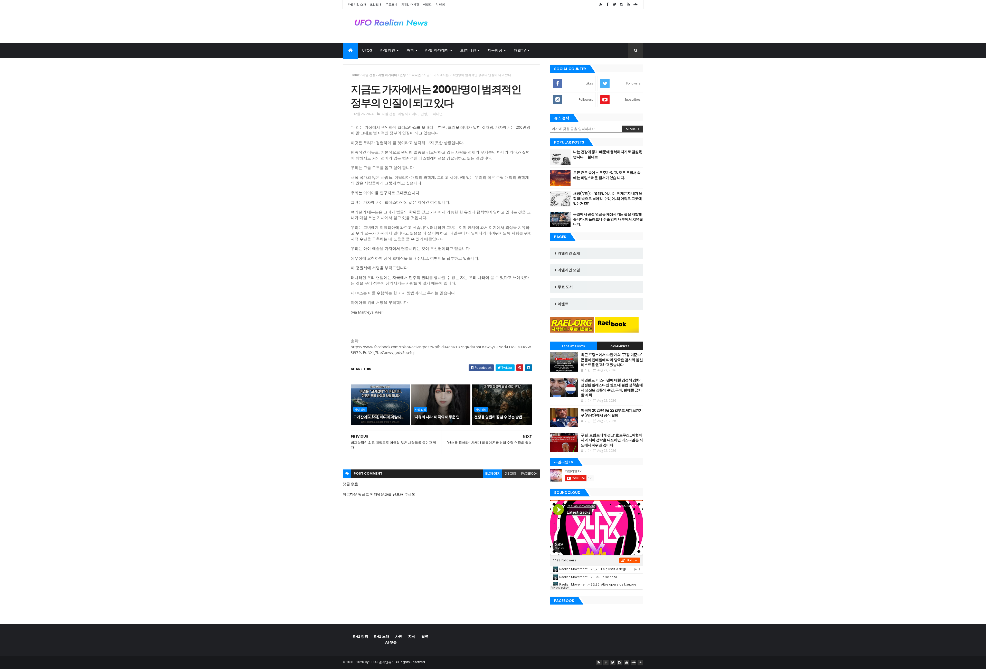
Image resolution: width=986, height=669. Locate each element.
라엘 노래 (381, 636)
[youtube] (628, 4)
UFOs (367, 50)
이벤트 (427, 4)
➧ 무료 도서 (563, 286)
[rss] (600, 4)
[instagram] (621, 4)
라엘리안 (387, 50)
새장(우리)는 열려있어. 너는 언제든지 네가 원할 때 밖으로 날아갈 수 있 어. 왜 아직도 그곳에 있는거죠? (607, 198)
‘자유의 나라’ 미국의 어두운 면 (436, 416)
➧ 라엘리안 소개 (567, 253)
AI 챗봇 (440, 4)
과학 (410, 50)
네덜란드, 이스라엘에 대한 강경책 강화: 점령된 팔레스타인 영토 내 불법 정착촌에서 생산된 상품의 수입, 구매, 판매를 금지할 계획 (612, 388)
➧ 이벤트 (561, 303)
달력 (425, 636)
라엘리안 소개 (357, 4)
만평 (403, 75)
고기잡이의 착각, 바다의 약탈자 (377, 416)
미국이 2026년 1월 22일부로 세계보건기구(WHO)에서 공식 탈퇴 (612, 413)
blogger (492, 473)
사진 (398, 636)
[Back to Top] (640, 662)
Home (355, 75)
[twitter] (614, 4)
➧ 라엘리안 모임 (567, 269)
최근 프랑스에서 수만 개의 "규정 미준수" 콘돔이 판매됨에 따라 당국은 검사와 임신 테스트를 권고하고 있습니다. (612, 359)
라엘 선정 (368, 75)
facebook (529, 473)
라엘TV (520, 50)
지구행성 (494, 50)
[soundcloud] (635, 4)
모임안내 (376, 4)
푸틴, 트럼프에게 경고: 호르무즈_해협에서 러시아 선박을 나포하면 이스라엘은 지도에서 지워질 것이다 (612, 440)
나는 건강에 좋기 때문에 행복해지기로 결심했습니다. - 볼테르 (607, 154)
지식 (411, 636)
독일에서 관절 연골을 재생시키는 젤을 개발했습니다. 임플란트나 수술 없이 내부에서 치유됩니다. (608, 219)
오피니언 (415, 75)
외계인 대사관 (410, 4)
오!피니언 (468, 50)
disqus (510, 473)
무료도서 (391, 4)
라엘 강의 (360, 636)
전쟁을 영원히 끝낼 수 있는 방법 (498, 416)
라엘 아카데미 (437, 50)
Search (632, 129)
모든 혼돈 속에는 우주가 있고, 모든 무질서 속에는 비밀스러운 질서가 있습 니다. (606, 175)
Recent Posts (573, 346)
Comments (619, 346)
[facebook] (607, 4)
